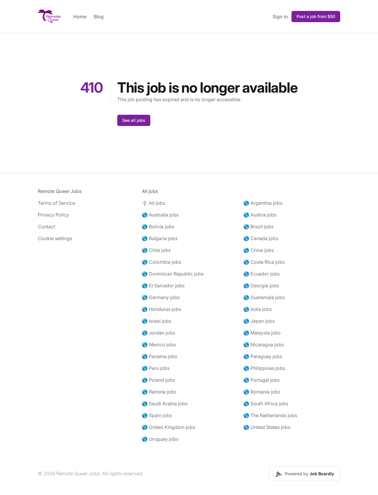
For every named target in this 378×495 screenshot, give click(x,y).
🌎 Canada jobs (260, 238)
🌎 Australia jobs (160, 215)
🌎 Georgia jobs (261, 286)
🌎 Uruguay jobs (160, 439)
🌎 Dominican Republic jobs (172, 274)
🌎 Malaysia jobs (262, 333)
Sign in (280, 16)
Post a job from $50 (315, 16)
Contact (46, 227)
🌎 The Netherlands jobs (270, 415)
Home (80, 16)
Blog (99, 16)
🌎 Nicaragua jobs (263, 345)
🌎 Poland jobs (158, 380)
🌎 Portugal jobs (261, 380)
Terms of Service (56, 203)
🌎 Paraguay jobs (262, 356)
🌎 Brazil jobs (258, 227)
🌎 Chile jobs (156, 250)
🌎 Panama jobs (159, 356)
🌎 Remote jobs (159, 392)
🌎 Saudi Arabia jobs (165, 404)
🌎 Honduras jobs (161, 309)
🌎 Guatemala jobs (264, 297)
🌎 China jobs (258, 250)
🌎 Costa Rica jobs (264, 262)
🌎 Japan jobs (259, 321)
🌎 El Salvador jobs (163, 286)
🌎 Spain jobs (157, 415)
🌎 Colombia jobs (161, 262)
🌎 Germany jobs (161, 297)
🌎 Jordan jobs (158, 333)
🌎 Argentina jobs (262, 203)
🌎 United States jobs (266, 427)
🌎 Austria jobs (259, 215)
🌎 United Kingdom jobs (168, 427)
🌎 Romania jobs (261, 392)
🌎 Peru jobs (156, 368)
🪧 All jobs (153, 203)
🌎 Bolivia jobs (158, 227)
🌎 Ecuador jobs (261, 274)
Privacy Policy (53, 215)
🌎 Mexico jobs (159, 345)
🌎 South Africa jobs (265, 404)
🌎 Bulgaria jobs (159, 238)
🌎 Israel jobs (156, 321)
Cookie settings (55, 238)
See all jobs (133, 120)
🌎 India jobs (257, 309)
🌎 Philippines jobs (264, 368)
